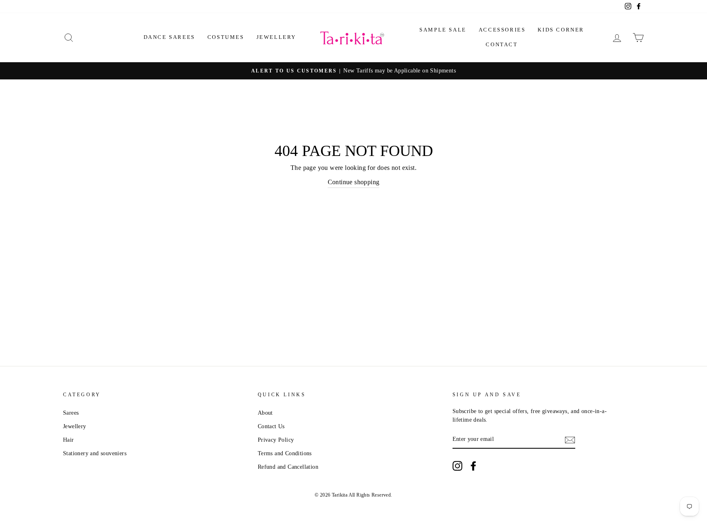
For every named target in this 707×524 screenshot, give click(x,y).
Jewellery (276, 37)
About (265, 413)
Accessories (502, 30)
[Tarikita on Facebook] (473, 466)
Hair (68, 440)
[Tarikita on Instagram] (457, 466)
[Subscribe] (570, 439)
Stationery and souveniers (94, 453)
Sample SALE (442, 30)
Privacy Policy (276, 440)
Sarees (71, 413)
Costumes (225, 37)
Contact (502, 44)
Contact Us (271, 426)
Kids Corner (561, 30)
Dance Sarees (169, 37)
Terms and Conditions (285, 453)
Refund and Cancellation (288, 467)
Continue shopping (354, 181)
